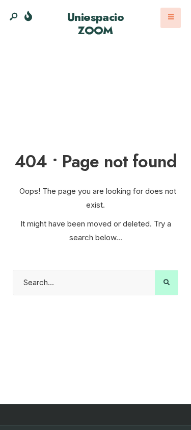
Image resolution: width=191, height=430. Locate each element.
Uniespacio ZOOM (95, 23)
